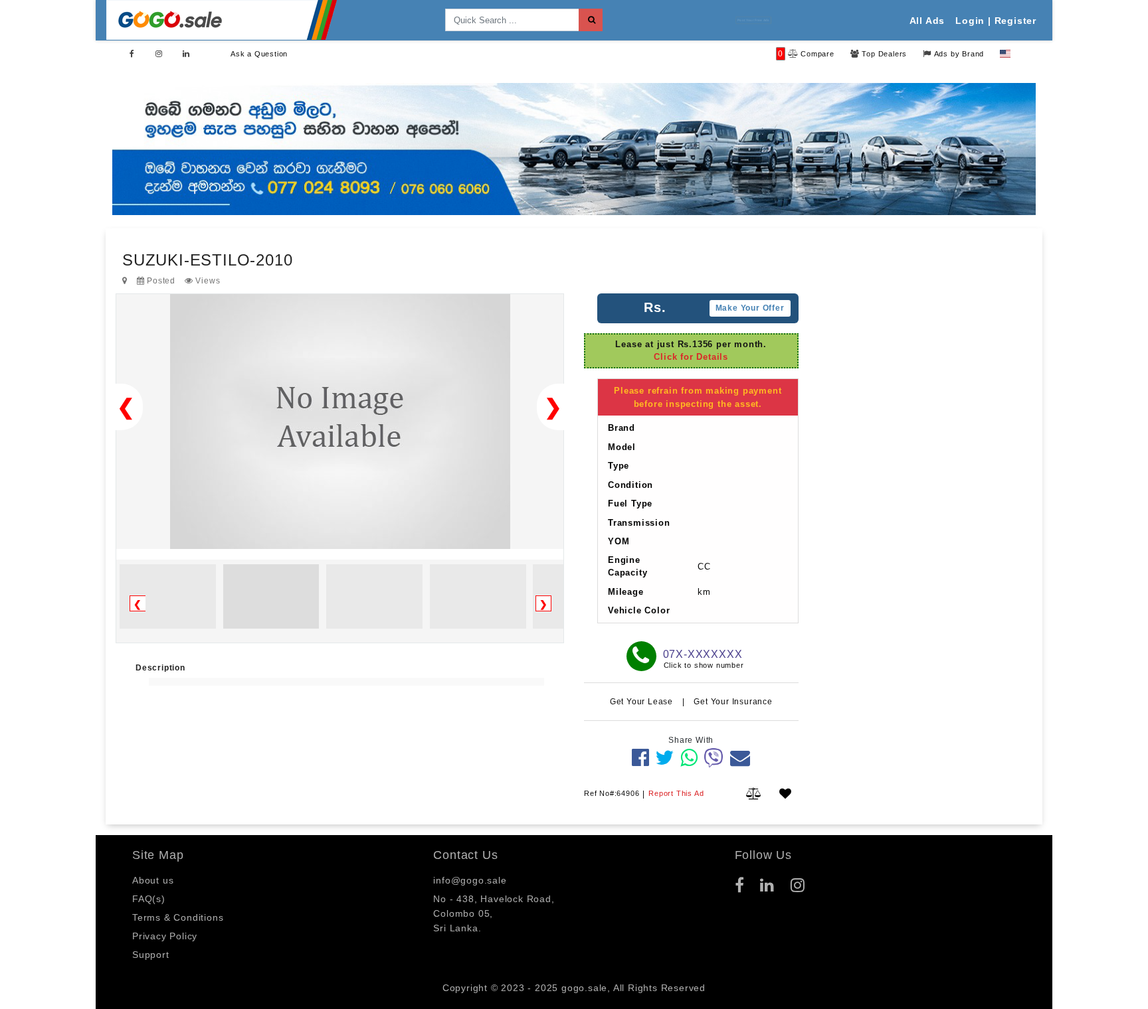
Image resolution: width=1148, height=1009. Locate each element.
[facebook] (641, 758)
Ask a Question (259, 54)
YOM (618, 541)
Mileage (626, 592)
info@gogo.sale (469, 880)
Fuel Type (630, 503)
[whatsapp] (689, 758)
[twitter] (664, 758)
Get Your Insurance (733, 701)
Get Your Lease (643, 701)
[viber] (714, 758)
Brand (621, 428)
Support (150, 954)
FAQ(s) (148, 898)
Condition (630, 485)
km (704, 592)
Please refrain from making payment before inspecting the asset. (697, 397)
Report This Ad (676, 793)
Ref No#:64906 (611, 793)
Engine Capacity (627, 566)
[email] (740, 758)
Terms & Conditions (177, 917)
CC (704, 567)
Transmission (639, 523)
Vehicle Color (639, 610)
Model (622, 447)
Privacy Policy (164, 936)
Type (618, 466)
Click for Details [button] (691, 357)
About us (152, 880)
